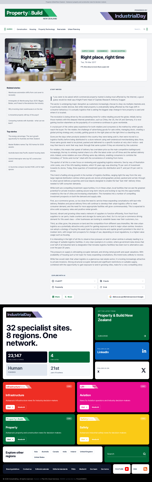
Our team (93, 469)
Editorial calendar (42, 469)
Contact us (27, 469)
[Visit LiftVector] (93, 387)
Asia (36, 452)
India (65, 452)
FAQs (73, 469)
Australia (45, 452)
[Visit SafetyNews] (93, 419)
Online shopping (118, 51)
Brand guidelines (12, 469)
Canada (56, 452)
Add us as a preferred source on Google (128, 297)
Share (57, 297)
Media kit (21, 407)
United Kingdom (86, 452)
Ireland (73, 452)
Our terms (105, 469)
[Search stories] (144, 454)
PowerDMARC (81, 479)
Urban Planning (74, 29)
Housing (32, 29)
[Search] (144, 29)
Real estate (61, 29)
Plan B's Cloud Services (50, 479)
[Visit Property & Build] (19, 419)
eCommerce (102, 51)
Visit (9, 407)
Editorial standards (60, 469)
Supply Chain (88, 51)
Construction (22, 29)
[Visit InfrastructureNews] (19, 387)
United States (39, 457)
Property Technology (46, 29)
